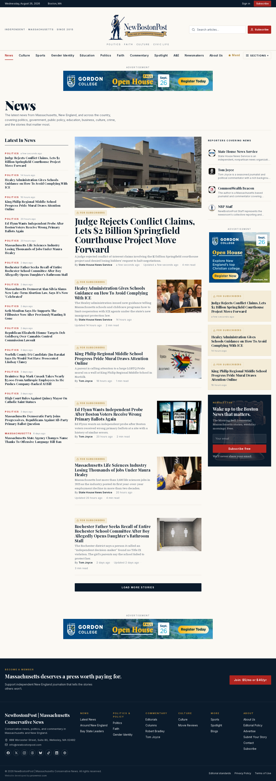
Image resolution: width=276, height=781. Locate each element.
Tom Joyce (86, 380)
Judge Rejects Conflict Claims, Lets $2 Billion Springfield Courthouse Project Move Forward (32, 161)
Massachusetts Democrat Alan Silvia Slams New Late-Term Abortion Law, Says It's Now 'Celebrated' (36, 292)
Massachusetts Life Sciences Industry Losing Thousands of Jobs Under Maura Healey (33, 249)
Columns (151, 725)
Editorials (151, 719)
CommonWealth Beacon (236, 188)
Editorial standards (220, 773)
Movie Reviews (188, 725)
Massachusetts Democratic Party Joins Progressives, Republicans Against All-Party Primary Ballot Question (36, 420)
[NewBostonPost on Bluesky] (40, 753)
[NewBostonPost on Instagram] (24, 753)
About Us (216, 55)
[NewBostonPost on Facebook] (8, 753)
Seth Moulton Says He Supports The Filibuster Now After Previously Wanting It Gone (35, 314)
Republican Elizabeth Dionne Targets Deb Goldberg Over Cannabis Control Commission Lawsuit (35, 336)
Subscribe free (239, 448)
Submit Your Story (255, 737)
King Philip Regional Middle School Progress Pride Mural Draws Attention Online (32, 205)
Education (87, 55)
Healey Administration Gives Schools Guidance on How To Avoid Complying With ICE (36, 183)
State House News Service (95, 264)
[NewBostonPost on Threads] (32, 753)
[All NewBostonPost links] (64, 753)
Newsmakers (194, 55)
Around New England (93, 725)
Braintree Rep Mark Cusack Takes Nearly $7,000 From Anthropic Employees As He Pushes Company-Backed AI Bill (34, 380)
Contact (248, 743)
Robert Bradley (155, 731)
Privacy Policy (243, 773)
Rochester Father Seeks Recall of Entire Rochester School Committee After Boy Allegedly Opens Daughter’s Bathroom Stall (36, 271)
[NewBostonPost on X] (16, 753)
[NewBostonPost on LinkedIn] (56, 753)
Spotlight (161, 55)
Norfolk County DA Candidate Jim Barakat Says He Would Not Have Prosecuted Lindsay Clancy (35, 358)
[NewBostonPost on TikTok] (48, 753)
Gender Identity (62, 55)
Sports (40, 55)
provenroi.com (38, 775)
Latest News (88, 719)
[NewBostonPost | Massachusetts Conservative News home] (138, 27)
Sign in (246, 3)
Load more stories (138, 587)
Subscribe (262, 3)
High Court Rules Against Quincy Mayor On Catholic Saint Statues (36, 400)
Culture (24, 55)
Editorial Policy (252, 725)
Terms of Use (263, 773)
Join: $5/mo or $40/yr (250, 680)
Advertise (249, 731)
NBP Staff (225, 206)
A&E (176, 55)
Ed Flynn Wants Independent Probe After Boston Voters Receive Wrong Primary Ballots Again (34, 227)
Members (239, 55)
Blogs (214, 731)
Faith (120, 55)
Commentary (139, 55)
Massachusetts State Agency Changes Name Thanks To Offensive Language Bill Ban (36, 440)
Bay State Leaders (92, 731)
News (9, 55)
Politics (105, 55)
